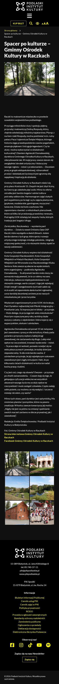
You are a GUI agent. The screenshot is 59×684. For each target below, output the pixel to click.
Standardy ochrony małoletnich (29, 618)
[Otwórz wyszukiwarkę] (31, 23)
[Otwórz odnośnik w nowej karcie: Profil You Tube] (39, 645)
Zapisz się (30, 659)
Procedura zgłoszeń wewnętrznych (29, 614)
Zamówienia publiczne (29, 621)
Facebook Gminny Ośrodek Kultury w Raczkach (28, 440)
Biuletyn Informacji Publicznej (29, 597)
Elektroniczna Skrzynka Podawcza (29, 631)
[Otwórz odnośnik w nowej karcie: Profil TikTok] (30, 645)
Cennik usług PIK (29, 601)
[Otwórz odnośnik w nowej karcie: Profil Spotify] (48, 645)
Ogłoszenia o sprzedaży (29, 625)
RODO (29, 611)
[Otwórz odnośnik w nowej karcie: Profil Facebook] (12, 645)
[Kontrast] (37, 23)
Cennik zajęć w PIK (29, 604)
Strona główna (10, 30)
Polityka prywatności (29, 608)
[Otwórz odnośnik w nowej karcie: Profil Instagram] (21, 645)
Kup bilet (18, 23)
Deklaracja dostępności (29, 628)
